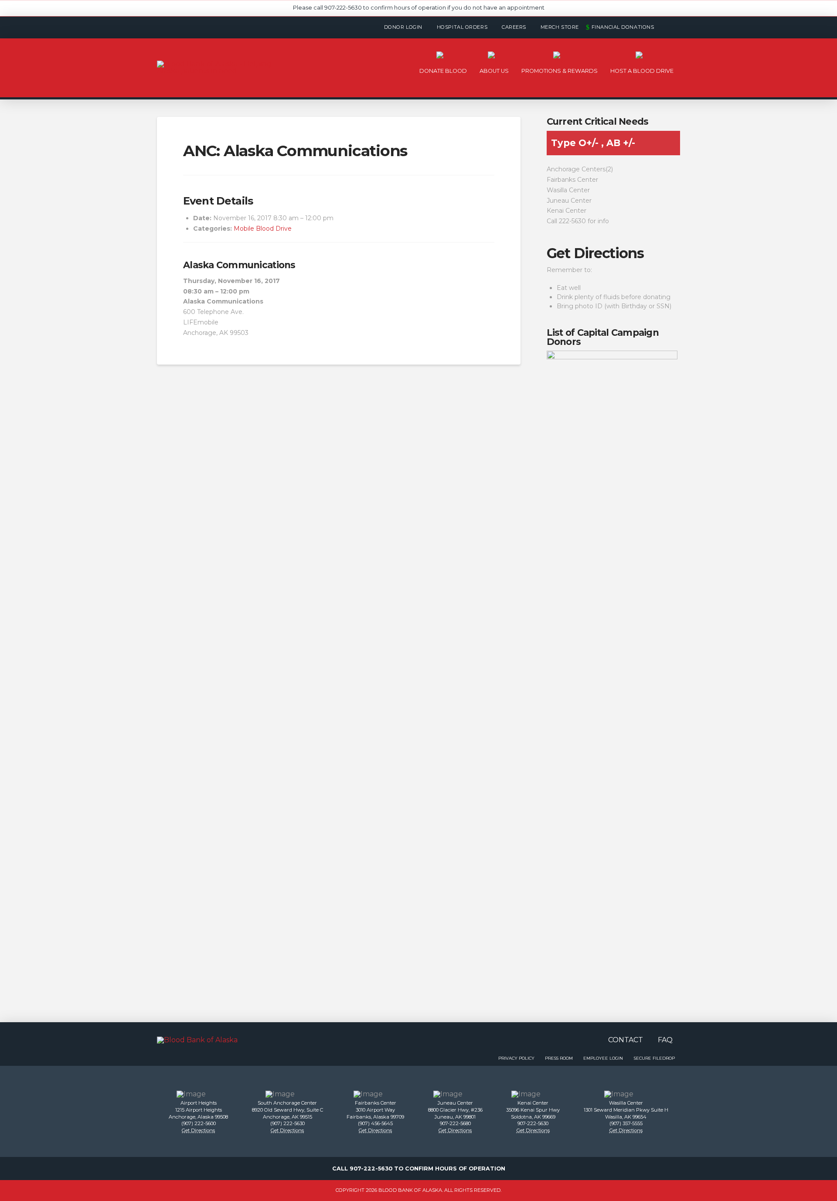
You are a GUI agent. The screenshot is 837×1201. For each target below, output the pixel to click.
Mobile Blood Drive (263, 228)
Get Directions (595, 253)
